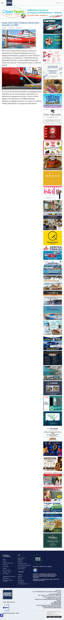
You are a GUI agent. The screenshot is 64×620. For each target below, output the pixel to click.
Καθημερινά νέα (11, 27)
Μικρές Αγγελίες (6, 578)
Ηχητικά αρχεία (20, 580)
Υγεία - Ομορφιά (5, 566)
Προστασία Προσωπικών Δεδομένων (24, 565)
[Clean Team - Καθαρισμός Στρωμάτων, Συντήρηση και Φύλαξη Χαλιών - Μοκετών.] (32, 12)
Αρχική (4, 559)
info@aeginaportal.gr (56, 594)
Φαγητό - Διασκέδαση (6, 570)
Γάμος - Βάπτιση (6, 573)
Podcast (19, 578)
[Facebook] (57, 3)
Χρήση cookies (20, 559)
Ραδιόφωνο (20, 574)
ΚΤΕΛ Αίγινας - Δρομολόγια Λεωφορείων (7, 580)
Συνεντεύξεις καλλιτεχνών (23, 583)
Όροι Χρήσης (20, 561)
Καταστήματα (5, 564)
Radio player (20, 576)
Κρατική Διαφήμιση (21, 568)
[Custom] (61, 3)
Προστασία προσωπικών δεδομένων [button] (53, 614)
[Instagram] (59, 3)
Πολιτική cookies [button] (49, 613)
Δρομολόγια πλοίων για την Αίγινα (9, 576)
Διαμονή (4, 561)
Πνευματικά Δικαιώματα (22, 563)
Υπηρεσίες (5, 568)
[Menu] (2, 3)
